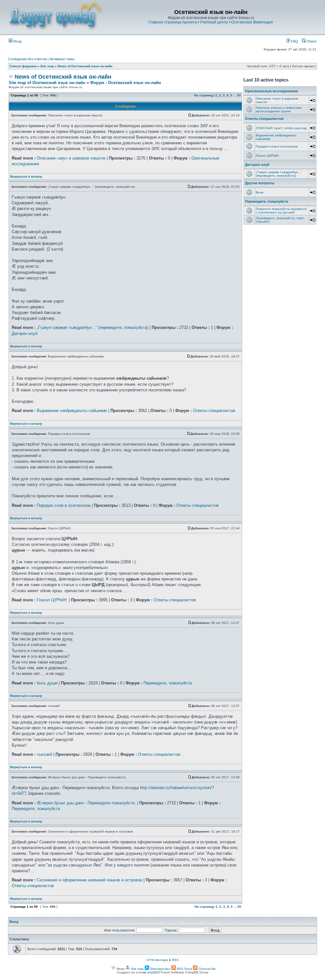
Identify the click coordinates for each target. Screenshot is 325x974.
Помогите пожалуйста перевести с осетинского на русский (281, 210)
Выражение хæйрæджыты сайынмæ (72, 410)
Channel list (206, 969)
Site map (47, 66)
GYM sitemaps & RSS (163, 960)
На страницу (204, 95)
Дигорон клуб (24, 333)
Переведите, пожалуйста (167, 683)
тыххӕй (44, 754)
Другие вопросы (259, 183)
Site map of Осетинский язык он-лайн (47, 82)
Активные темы (62, 59)
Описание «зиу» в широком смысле (71, 158)
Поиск (311, 41)
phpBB (153, 972)
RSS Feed (184, 969)
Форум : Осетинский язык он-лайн (125, 82)
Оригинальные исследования (271, 91)
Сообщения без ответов (27, 59)
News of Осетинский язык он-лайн (85, 66)
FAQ (294, 41)
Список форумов (23, 66)
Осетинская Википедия (252, 22)
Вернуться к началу (26, 176)
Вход (16, 41)
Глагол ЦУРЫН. (52, 600)
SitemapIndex (159, 969)
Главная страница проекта (172, 22)
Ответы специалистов (214, 410)
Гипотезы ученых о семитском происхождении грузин (279, 109)
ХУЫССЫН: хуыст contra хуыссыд (281, 128)
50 (239, 95)
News (120, 969)
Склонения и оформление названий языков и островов (89, 880)
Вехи (259, 192)
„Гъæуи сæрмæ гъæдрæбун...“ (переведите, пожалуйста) (92, 327)
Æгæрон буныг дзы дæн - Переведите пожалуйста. (86, 803)
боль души (47, 683)
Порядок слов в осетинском (63, 505)
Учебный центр (214, 22)
